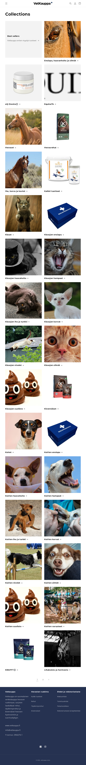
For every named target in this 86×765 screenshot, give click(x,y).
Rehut (33, 701)
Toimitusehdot (62, 701)
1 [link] (37, 679)
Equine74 (49, 104)
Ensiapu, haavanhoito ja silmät (60, 60)
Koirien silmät (51, 583)
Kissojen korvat (52, 322)
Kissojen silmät (52, 365)
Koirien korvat (51, 539)
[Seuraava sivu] (48, 679)
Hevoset (9, 147)
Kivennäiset (50, 409)
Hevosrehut (50, 147)
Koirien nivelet (12, 583)
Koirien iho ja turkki (15, 539)
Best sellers (13, 36)
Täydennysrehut (37, 706)
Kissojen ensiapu (53, 235)
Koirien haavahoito (15, 496)
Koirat (8, 452)
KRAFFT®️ (10, 670)
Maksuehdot (62, 697)
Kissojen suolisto (14, 409)
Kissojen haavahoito (15, 278)
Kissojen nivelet (13, 365)
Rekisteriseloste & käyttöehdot (68, 711)
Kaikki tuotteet (52, 191)
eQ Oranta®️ (11, 104)
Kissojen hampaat (53, 278)
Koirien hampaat (52, 496)
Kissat (8, 235)
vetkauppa (44, 760)
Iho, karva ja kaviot (15, 191)
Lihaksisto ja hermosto (56, 670)
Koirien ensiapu (52, 452)
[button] (6, 3)
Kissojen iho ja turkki (16, 322)
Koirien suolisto (13, 626)
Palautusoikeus (63, 706)
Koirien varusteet (53, 626)
